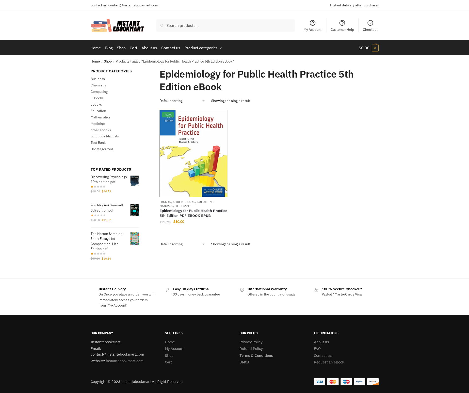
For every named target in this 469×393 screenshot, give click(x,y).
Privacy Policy (251, 342)
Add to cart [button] (193, 231)
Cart (168, 362)
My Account (313, 29)
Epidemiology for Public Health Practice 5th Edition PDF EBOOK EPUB (193, 213)
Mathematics (101, 117)
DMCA (245, 362)
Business (98, 79)
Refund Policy (251, 348)
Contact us (323, 355)
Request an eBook (329, 362)
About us (321, 342)
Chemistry (99, 85)
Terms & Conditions (256, 355)
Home (95, 61)
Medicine (98, 123)
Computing (99, 91)
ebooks (165, 202)
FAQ (317, 348)
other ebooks (184, 202)
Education (98, 111)
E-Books (97, 98)
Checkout (370, 29)
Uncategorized (102, 149)
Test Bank (183, 206)
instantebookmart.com (125, 361)
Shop (108, 61)
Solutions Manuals (105, 136)
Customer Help (342, 29)
